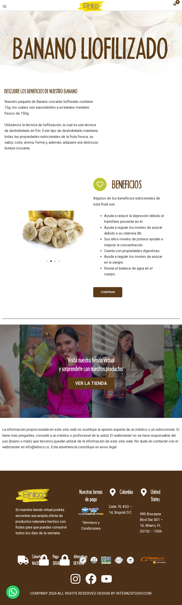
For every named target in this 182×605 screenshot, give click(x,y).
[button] (22, 234)
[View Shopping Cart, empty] (174, 4)
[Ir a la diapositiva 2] (51, 261)
